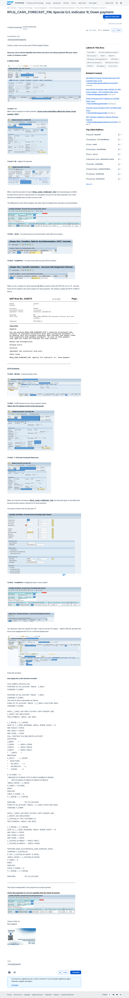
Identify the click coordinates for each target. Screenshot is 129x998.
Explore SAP (109, 3)
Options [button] (104, 20)
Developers (57, 3)
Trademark (48, 994)
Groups (48, 3)
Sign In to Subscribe (112, 16)
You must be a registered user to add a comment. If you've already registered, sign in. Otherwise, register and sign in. (41, 980)
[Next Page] (105, 68)
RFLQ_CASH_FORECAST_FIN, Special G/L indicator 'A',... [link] (92, 8)
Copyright (27, 994)
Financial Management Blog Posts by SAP (102, 83)
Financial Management (40, 8)
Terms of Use (18, 994)
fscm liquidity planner (14, 964)
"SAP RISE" (90, 66)
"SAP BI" (102, 56)
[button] (113, 30)
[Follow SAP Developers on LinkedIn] (120, 994)
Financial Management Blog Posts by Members (62, 8)
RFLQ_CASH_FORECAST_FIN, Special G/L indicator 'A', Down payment (60, 12)
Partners (66, 3)
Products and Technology (35, 3)
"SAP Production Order (111, 62)
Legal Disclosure (37, 994)
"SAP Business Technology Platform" (97, 59)
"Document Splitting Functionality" (108, 52)
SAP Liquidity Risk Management (17, 40)
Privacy (9, 994)
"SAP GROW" (114, 59)
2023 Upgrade (100, 66)
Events (73, 3)
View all (88, 184)
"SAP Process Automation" (94, 62)
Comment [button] (76, 972)
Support (56, 994)
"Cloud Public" (91, 52)
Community (19, 3)
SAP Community (11, 8)
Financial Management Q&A (97, 94)
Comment (14, 985)
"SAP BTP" (111, 56)
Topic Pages (93, 3)
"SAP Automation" (92, 56)
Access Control (112, 66)
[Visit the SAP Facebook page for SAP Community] (110, 994)
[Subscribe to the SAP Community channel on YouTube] (117, 994)
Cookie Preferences (67, 994)
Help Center (82, 3)
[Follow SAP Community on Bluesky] (113, 994)
